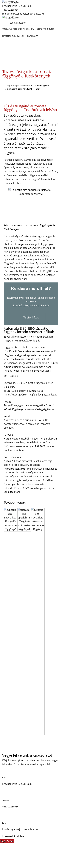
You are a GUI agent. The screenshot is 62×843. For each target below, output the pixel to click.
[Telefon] (6, 794)
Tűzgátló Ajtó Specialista (17, 85)
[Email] (6, 817)
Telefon (5, 800)
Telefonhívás (31, 317)
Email (4, 823)
